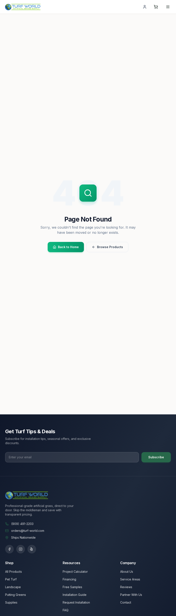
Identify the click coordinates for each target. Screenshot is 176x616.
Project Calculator (75, 571)
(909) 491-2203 (22, 524)
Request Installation (76, 602)
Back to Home (68, 247)
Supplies (11, 602)
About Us (126, 571)
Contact (125, 602)
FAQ (65, 610)
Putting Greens (15, 595)
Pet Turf (11, 579)
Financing (69, 579)
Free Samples (72, 587)
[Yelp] (31, 549)
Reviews (126, 587)
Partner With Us (131, 595)
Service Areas (130, 579)
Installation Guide (74, 595)
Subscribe (156, 457)
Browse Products (110, 247)
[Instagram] (20, 549)
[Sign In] (145, 7)
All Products (13, 571)
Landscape (13, 587)
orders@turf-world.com (27, 530)
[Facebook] (9, 549)
